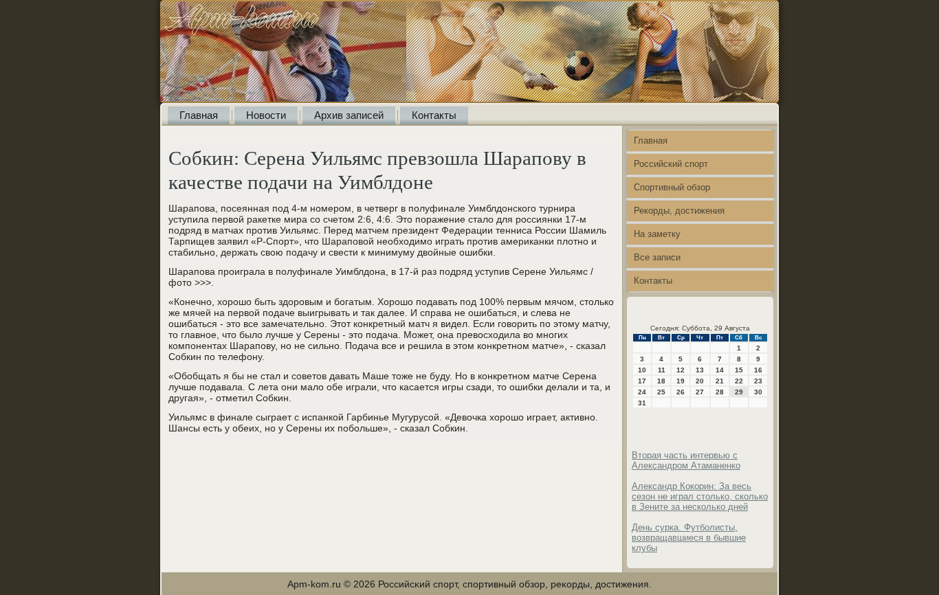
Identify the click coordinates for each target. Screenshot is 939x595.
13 (700, 370)
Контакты (434, 115)
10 (642, 370)
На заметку (657, 234)
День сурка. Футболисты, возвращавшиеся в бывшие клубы (689, 537)
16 (758, 370)
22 (739, 381)
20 (700, 381)
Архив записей (349, 115)
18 (661, 381)
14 (720, 370)
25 (661, 392)
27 (700, 392)
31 (642, 403)
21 (720, 381)
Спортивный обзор (672, 187)
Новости (266, 115)
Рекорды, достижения (679, 210)
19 (680, 381)
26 (680, 392)
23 (758, 381)
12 (680, 370)
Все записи (657, 257)
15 (739, 370)
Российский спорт (671, 164)
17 (642, 381)
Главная (198, 115)
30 (758, 392)
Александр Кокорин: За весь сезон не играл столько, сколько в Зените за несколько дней (700, 496)
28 (720, 392)
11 (661, 370)
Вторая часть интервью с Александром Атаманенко (686, 460)
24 (642, 392)
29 (739, 392)
